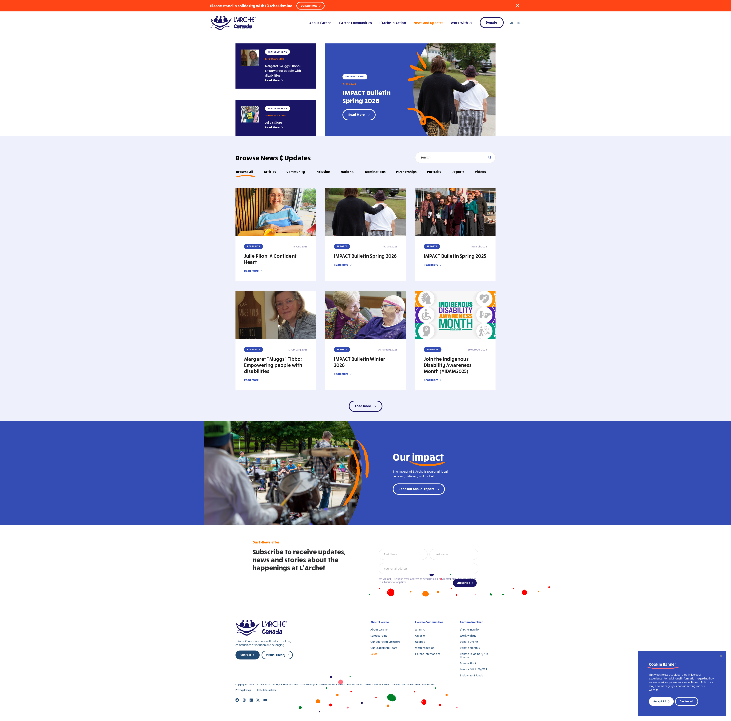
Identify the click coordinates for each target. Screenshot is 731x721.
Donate (491, 22)
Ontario (420, 635)
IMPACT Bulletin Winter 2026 (359, 362)
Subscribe (463, 582)
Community (295, 171)
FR (518, 22)
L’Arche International (428, 653)
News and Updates (428, 22)
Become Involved (471, 622)
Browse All (244, 171)
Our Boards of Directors (385, 641)
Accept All (659, 701)
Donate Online (469, 641)
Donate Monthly (470, 647)
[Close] (721, 656)
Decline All (686, 701)
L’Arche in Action (392, 22)
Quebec (420, 641)
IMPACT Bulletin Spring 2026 (366, 96)
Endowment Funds (471, 675)
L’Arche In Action (470, 629)
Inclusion (322, 171)
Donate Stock (468, 663)
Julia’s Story (273, 122)
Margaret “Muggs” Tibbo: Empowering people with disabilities (283, 70)
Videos (480, 171)
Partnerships (406, 171)
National (347, 171)
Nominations (375, 171)
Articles (270, 171)
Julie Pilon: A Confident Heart (270, 259)
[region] (682, 683)
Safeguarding (378, 635)
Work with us (468, 635)
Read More (272, 80)
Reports (458, 171)
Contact (245, 654)
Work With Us (461, 22)
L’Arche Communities (355, 22)
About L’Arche (320, 22)
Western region (424, 647)
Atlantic (420, 629)
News (373, 653)
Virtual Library (275, 655)
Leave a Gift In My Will (473, 669)
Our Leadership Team (383, 647)
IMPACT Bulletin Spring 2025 (455, 256)
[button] (517, 5)
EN (511, 22)
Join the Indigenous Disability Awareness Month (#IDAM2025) (448, 365)
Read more (251, 270)
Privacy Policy (243, 690)
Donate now (309, 5)
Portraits (434, 171)
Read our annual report (416, 489)
